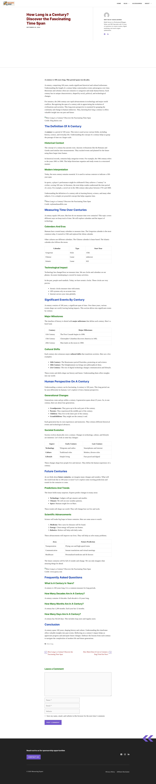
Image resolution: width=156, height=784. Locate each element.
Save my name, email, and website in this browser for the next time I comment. (76, 716)
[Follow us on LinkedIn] (128, 754)
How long (50, 644)
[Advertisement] (78, 54)
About (147, 3)
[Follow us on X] (121, 754)
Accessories (137, 3)
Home (119, 3)
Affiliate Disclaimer (123, 772)
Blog (125, 3)
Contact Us (33, 757)
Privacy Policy (110, 772)
